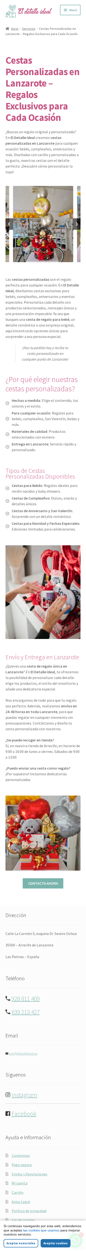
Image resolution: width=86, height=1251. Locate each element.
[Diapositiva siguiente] (77, 224)
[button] (43, 224)
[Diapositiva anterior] (9, 224)
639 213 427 (25, 1012)
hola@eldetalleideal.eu (23, 1054)
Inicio (14, 28)
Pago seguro (22, 1164)
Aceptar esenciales (20, 1243)
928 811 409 (25, 998)
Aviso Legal (21, 1201)
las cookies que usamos (41, 1230)
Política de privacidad (29, 1210)
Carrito (17, 1192)
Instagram (24, 1095)
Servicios (28, 28)
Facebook (23, 1114)
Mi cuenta (19, 1183)
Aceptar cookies (55, 1243)
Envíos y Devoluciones (29, 1174)
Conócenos (21, 1155)
